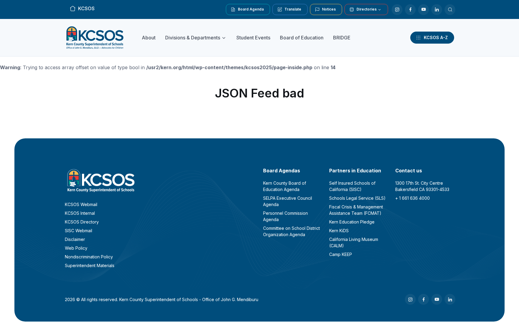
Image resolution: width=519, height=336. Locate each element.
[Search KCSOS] (450, 9)
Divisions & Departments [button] (192, 38)
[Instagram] (397, 9)
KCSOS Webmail (81, 204)
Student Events (253, 38)
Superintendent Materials (89, 265)
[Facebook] (410, 9)
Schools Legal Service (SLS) (357, 198)
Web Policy (76, 248)
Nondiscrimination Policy (89, 256)
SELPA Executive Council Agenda (287, 201)
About (149, 38)
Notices (329, 9)
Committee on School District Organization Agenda (291, 231)
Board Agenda (251, 9)
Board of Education (301, 38)
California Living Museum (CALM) (353, 242)
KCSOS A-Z (436, 37)
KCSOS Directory (82, 221)
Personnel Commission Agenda (285, 216)
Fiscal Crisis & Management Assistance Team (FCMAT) (356, 210)
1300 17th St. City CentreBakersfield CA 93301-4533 (422, 186)
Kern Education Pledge (352, 221)
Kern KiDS (339, 230)
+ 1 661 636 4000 (412, 198)
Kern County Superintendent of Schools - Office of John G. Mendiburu (188, 299)
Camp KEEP (340, 254)
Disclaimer (75, 239)
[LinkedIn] (436, 9)
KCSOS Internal (80, 213)
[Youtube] (423, 9)
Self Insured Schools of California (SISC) (352, 186)
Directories (367, 9)
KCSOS (86, 8)
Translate (292, 9)
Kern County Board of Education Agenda (284, 186)
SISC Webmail (78, 230)
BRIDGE (342, 38)
